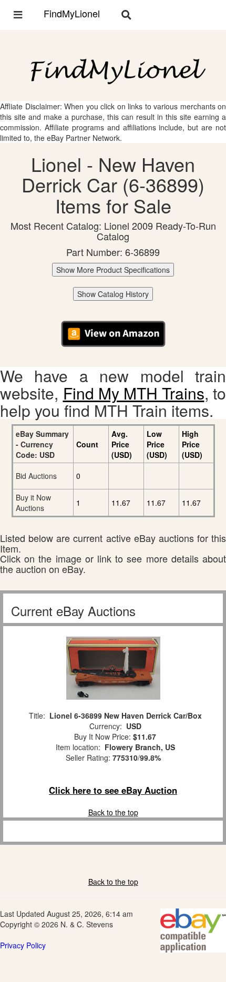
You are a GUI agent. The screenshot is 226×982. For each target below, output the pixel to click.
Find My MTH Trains (133, 393)
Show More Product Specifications (113, 269)
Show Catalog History (113, 294)
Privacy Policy (23, 945)
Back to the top (113, 812)
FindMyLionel (72, 13)
